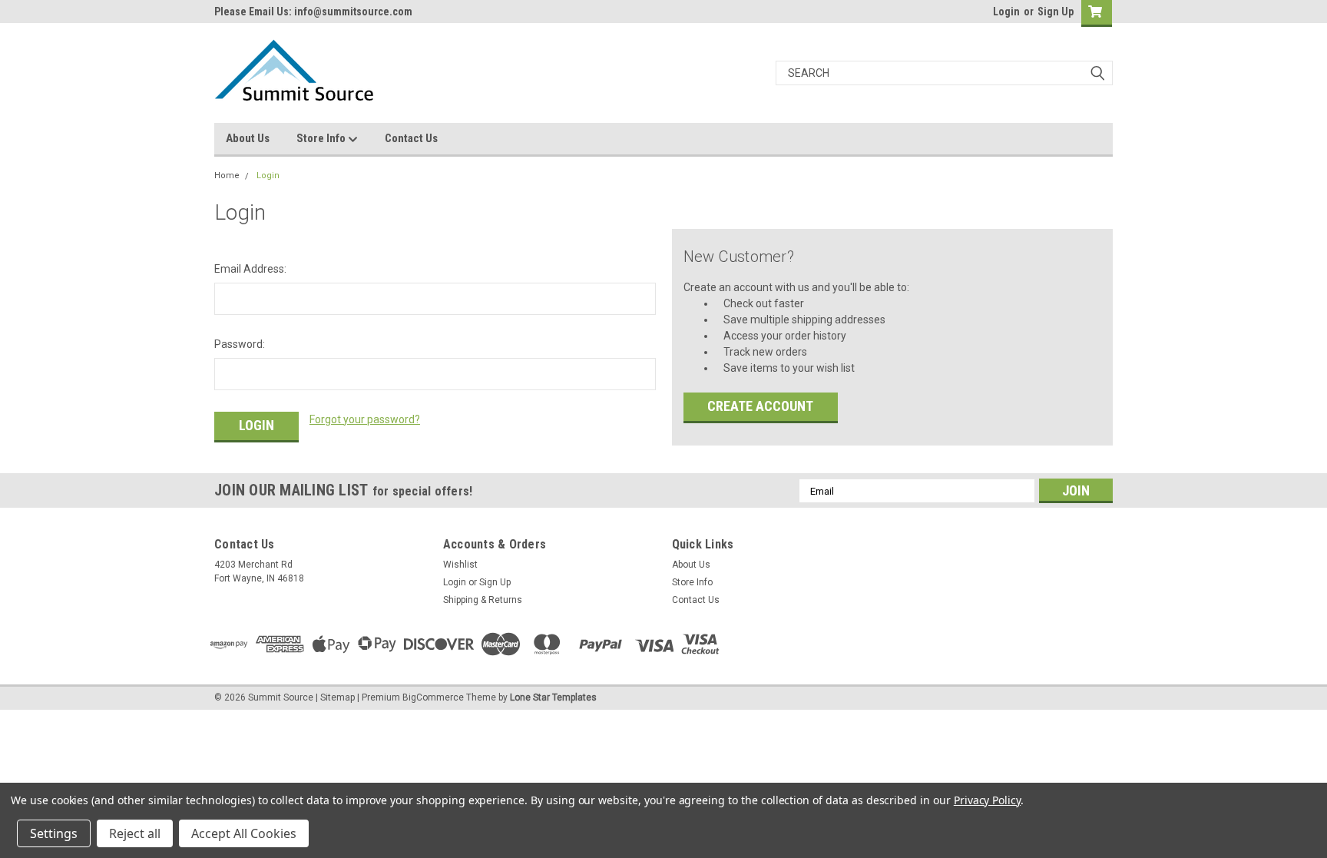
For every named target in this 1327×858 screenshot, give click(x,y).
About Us (248, 138)
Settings (54, 833)
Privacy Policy (987, 800)
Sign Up (1055, 11)
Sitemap (337, 697)
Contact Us (411, 138)
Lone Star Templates (553, 697)
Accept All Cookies (243, 833)
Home (227, 176)
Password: (239, 344)
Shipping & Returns (482, 600)
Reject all (134, 833)
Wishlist (460, 564)
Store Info (322, 138)
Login (1006, 11)
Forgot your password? (364, 419)
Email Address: (250, 269)
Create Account (760, 406)
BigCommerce (433, 697)
